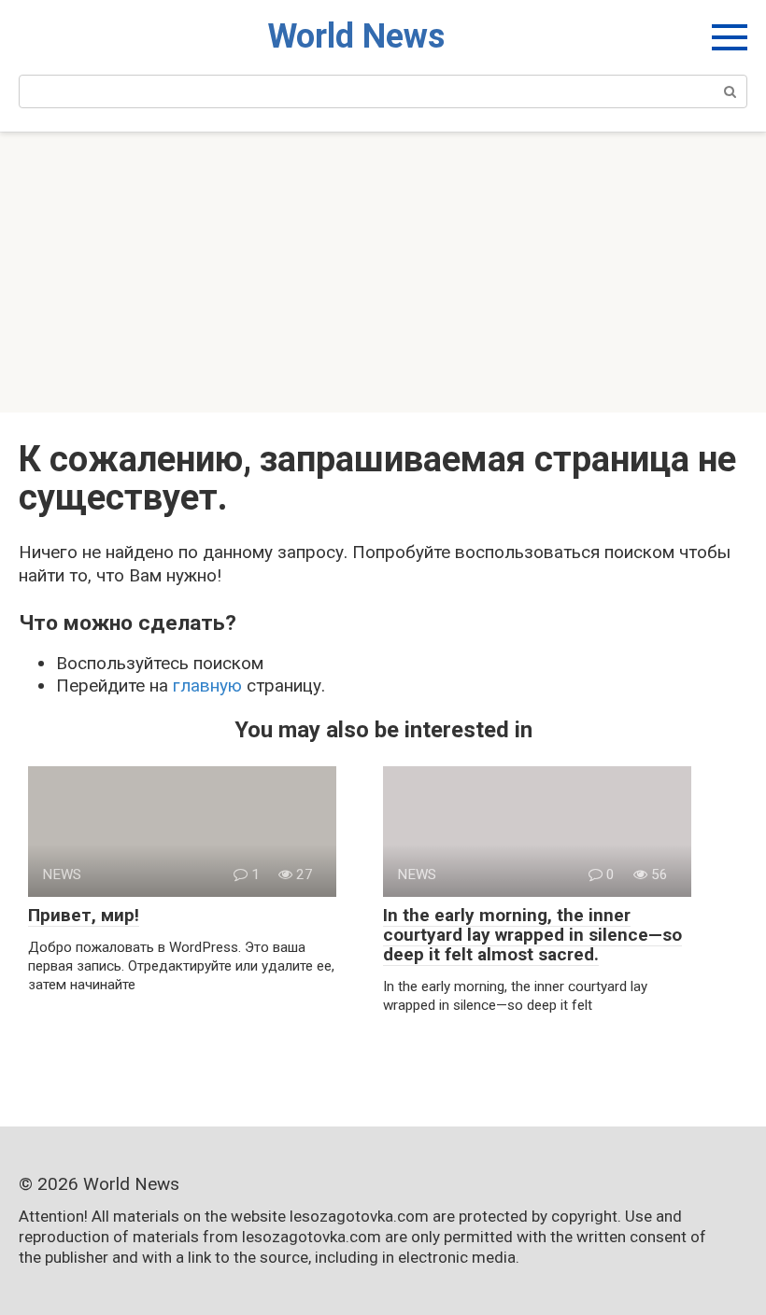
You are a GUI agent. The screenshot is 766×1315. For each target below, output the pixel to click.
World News (356, 36)
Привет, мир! (83, 915)
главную (207, 685)
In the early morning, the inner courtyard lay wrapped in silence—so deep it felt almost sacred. (532, 934)
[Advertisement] (383, 272)
